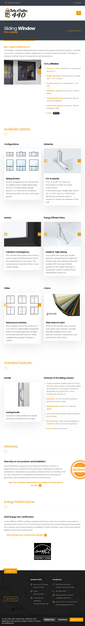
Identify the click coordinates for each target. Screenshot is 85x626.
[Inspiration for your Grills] (22, 304)
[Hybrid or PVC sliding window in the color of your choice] (22, 72)
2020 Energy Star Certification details (25, 535)
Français (77, 3)
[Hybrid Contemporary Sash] (22, 234)
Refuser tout (49, 619)
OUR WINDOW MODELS (74, 31)
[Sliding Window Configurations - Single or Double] (22, 160)
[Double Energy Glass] (62, 234)
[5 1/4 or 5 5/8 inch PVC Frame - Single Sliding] (62, 160)
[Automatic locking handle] (22, 394)
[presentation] (5, 72)
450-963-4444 (13, 3)
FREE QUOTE (10, 599)
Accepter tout (76, 619)
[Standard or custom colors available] (62, 304)
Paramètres (62, 619)
